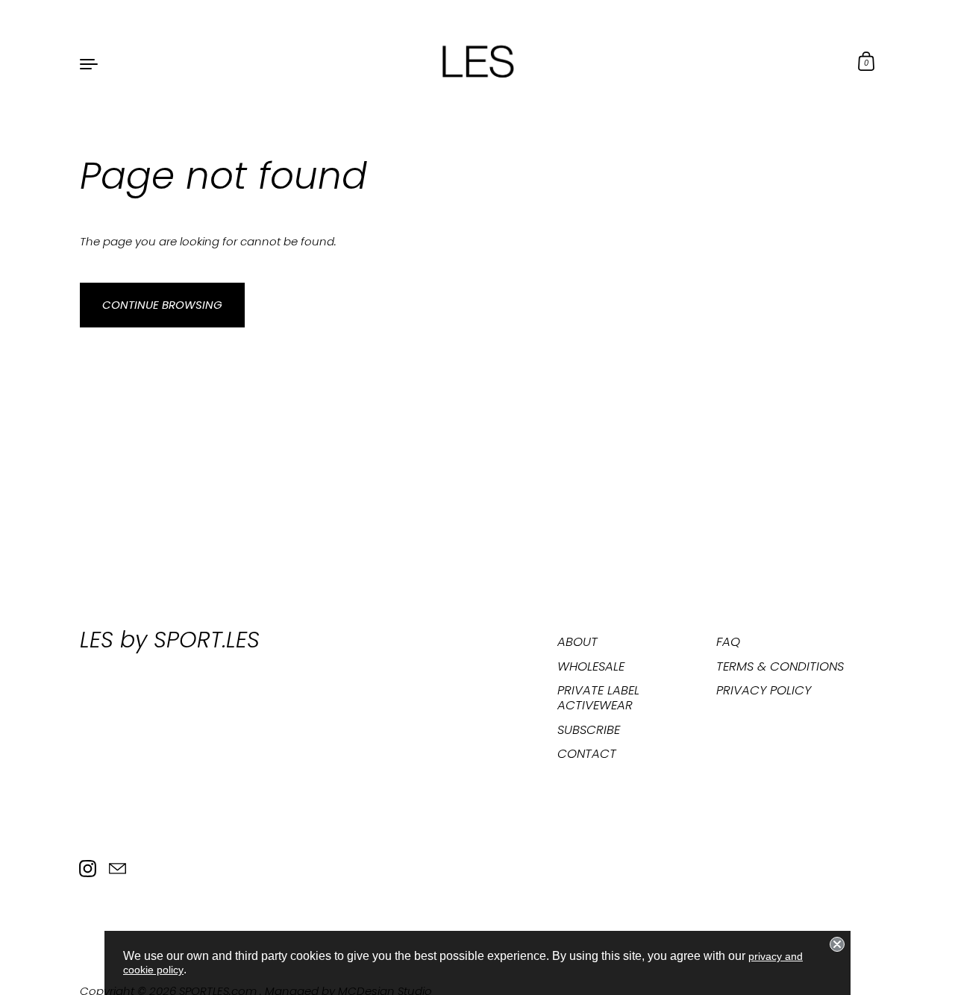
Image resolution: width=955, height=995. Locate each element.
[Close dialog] (837, 944)
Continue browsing (162, 305)
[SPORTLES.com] (477, 62)
